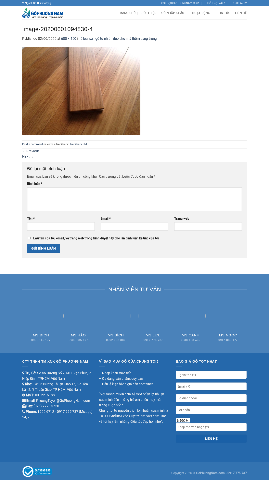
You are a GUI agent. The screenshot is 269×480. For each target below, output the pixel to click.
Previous (31, 151)
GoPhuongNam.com (210, 473)
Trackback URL (79, 144)
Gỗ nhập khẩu (172, 13)
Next (28, 156)
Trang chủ (127, 13)
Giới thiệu (148, 13)
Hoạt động (201, 13)
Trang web (181, 218)
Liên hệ (241, 13)
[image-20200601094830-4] (81, 91)
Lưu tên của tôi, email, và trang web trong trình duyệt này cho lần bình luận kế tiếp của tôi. (96, 238)
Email (106, 218)
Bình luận (34, 184)
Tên (31, 218)
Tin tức (224, 13)
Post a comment (32, 144)
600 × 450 (68, 39)
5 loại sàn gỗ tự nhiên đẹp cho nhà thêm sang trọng (118, 39)
